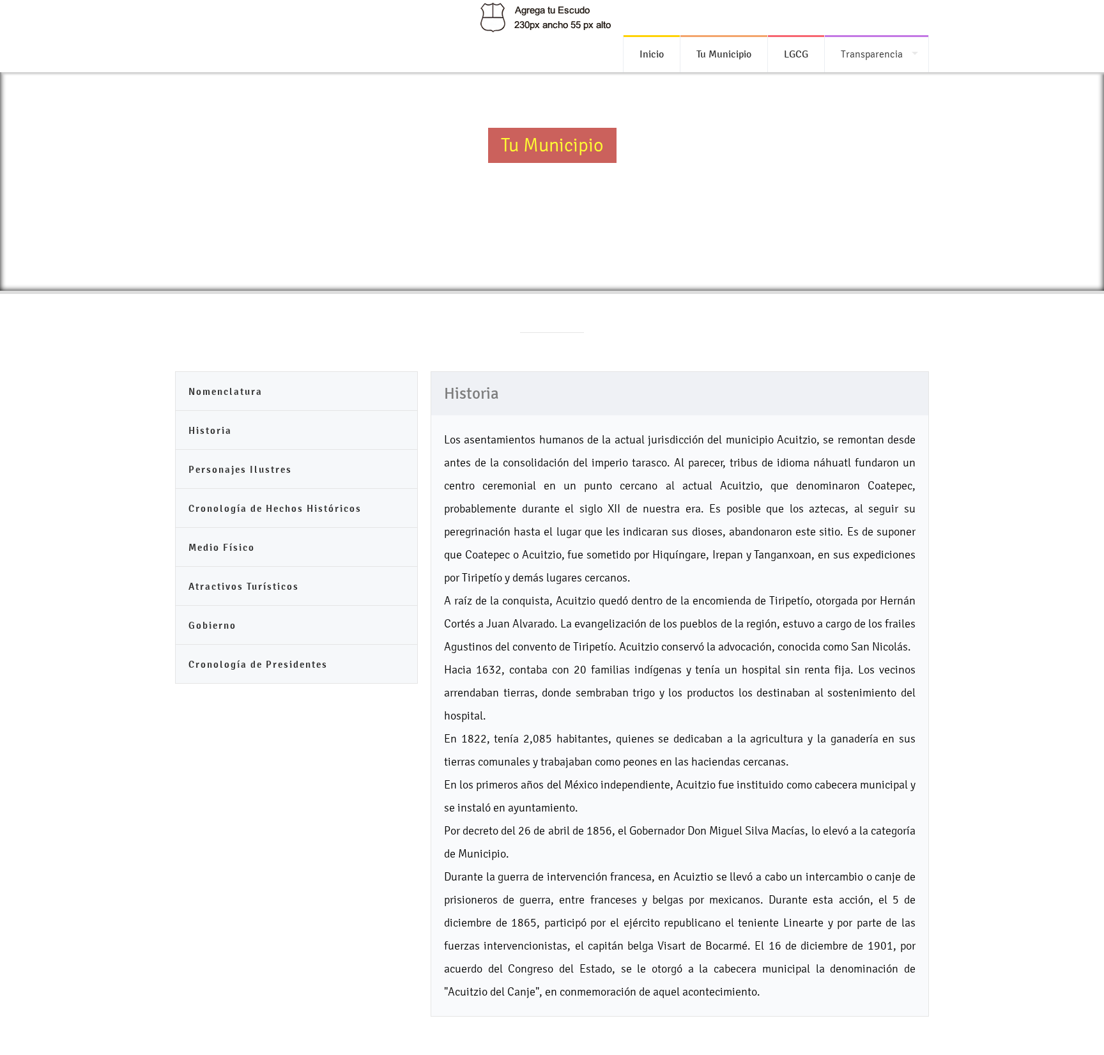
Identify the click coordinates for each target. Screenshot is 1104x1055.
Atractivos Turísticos (243, 586)
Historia (210, 430)
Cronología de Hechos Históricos (275, 508)
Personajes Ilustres (240, 469)
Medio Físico (221, 547)
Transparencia (872, 54)
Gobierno (212, 625)
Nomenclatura (225, 391)
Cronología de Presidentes (258, 664)
